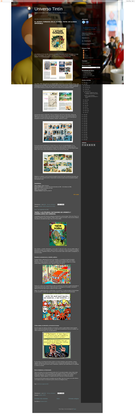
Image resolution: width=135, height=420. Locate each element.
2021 (84, 120)
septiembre (87, 91)
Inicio (58, 398)
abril (85, 107)
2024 (84, 114)
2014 (84, 132)
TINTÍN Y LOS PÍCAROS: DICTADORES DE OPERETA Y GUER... (91, 96)
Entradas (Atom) (43, 401)
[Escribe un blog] (59, 204)
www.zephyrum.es (85, 37)
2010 (84, 139)
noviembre (87, 87)
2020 (84, 121)
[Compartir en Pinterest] (63, 204)
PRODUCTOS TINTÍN (50, 206)
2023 (84, 116)
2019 (84, 123)
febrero (86, 110)
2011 (84, 137)
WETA (84, 77)
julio (85, 101)
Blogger (74, 409)
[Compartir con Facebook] (62, 204)
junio (86, 103)
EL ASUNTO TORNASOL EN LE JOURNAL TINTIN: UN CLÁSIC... (91, 93)
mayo (86, 105)
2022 (84, 118)
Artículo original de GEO (43, 384)
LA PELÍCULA (86, 72)
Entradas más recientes (41, 398)
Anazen (86, 50)
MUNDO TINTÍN (42, 206)
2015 (84, 130)
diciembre (87, 85)
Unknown (86, 55)
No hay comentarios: (51, 204)
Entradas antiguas (74, 398)
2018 (84, 125)
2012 (84, 136)
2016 (84, 128)
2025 (84, 84)
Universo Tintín (48, 9)
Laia (85, 54)
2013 (84, 134)
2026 (84, 82)
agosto (86, 100)
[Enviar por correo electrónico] (58, 204)
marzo (86, 108)
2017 (84, 127)
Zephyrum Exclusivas (88, 57)
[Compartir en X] (61, 204)
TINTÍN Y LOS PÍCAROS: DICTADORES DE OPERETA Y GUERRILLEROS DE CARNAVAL (52, 213)
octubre (86, 89)
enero (86, 112)
